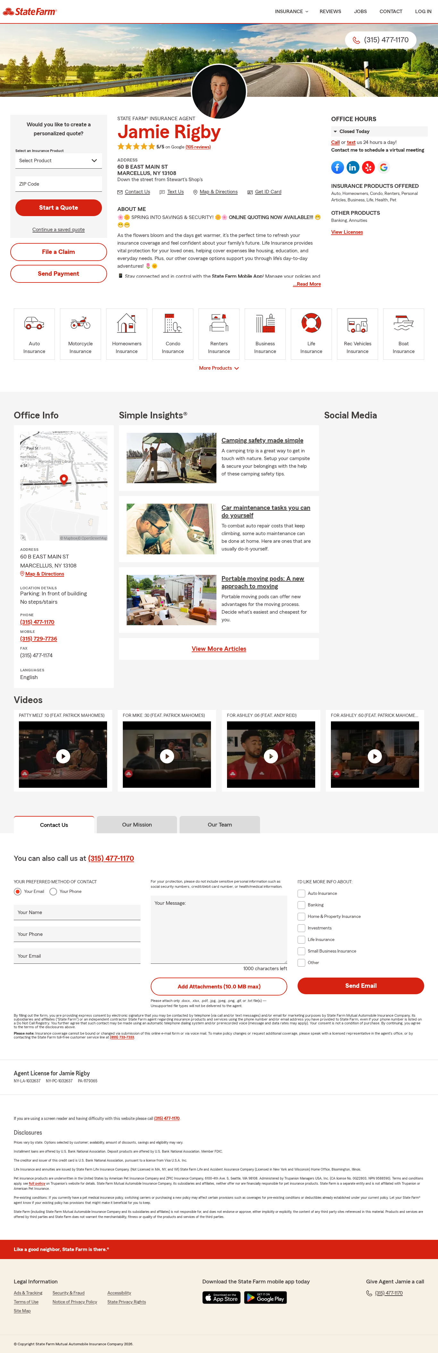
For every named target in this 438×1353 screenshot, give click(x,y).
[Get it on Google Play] (265, 1297)
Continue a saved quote (58, 229)
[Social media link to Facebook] (337, 167)
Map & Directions (44, 573)
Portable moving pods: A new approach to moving (263, 583)
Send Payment (58, 274)
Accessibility (119, 1293)
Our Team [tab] (220, 825)
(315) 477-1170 (37, 622)
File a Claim (58, 252)
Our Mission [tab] (137, 825)
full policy (37, 1183)
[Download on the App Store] (221, 1297)
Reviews (330, 11)
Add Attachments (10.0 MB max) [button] (219, 986)
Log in (423, 11)
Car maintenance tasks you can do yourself (266, 512)
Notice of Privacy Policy (75, 1302)
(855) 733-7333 (122, 1037)
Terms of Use (26, 1302)
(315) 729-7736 (38, 639)
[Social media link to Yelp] (368, 167)
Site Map (22, 1311)
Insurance (289, 11)
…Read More (307, 284)
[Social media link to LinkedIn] (353, 167)
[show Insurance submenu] (305, 12)
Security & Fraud (69, 1293)
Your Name (30, 912)
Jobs (360, 11)
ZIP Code (29, 184)
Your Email (34, 891)
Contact (391, 11)
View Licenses (347, 232)
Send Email (361, 986)
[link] (30, 11)
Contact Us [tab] (54, 825)
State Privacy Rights (126, 1302)
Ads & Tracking (28, 1293)
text (351, 142)
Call (335, 142)
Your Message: (170, 903)
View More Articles (219, 649)
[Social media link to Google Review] (383, 167)
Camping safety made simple (262, 440)
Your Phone (70, 891)
